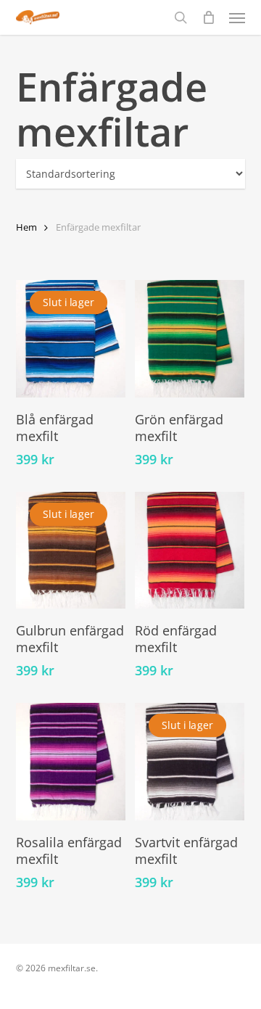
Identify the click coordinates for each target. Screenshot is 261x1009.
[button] (237, 17)
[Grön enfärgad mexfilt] (189, 339)
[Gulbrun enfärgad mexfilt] (70, 550)
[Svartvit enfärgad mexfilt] (189, 761)
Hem (26, 227)
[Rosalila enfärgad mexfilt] (70, 761)
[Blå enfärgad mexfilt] (70, 339)
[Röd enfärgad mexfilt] (189, 550)
